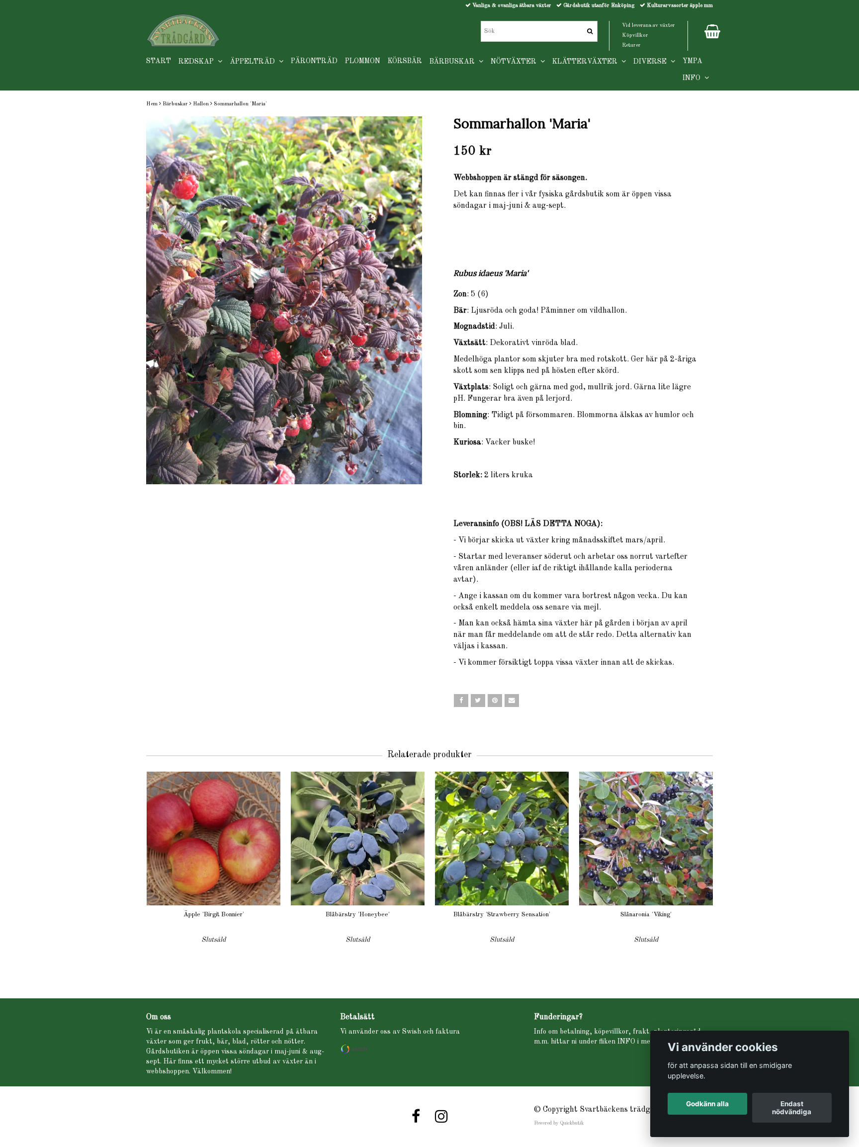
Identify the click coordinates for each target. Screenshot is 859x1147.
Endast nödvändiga (791, 1108)
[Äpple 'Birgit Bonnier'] (213, 838)
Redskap (198, 61)
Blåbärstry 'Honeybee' (358, 914)
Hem (152, 104)
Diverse (652, 61)
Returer (631, 45)
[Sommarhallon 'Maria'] (284, 300)
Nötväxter (515, 61)
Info (693, 78)
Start (158, 61)
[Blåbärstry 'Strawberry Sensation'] (502, 838)
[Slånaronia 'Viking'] (646, 838)
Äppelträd (254, 61)
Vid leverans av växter (648, 25)
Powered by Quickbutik (559, 1123)
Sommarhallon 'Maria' (240, 104)
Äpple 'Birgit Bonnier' (213, 914)
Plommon (362, 61)
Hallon (201, 104)
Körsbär (405, 61)
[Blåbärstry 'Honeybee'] (358, 838)
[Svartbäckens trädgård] (183, 30)
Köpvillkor (635, 35)
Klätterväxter (586, 61)
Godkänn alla (707, 1104)
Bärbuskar (175, 104)
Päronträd (314, 61)
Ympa (692, 61)
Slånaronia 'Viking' (646, 914)
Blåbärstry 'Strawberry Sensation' (501, 914)
